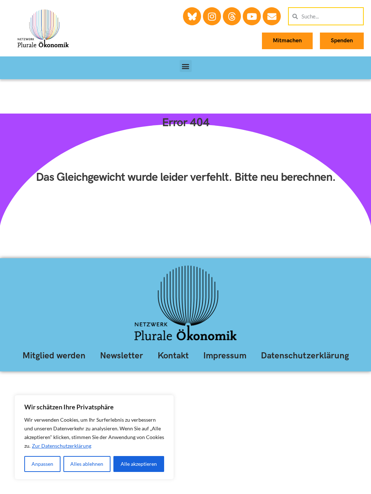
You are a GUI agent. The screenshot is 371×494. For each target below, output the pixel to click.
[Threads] (232, 16)
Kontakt (173, 355)
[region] (94, 437)
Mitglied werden (54, 355)
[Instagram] (212, 16)
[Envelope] (272, 16)
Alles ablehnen (86, 464)
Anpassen (42, 464)
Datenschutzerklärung (305, 355)
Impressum (224, 355)
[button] (186, 66)
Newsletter (121, 355)
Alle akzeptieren (139, 464)
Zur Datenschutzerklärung (61, 446)
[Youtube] (252, 16)
